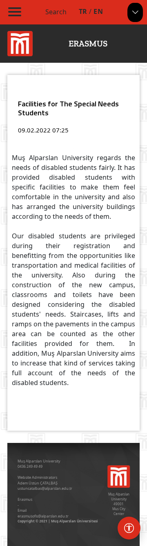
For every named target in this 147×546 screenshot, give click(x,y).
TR (83, 11)
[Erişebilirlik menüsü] (129, 528)
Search (56, 11)
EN (98, 11)
